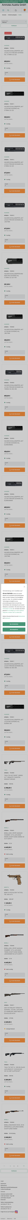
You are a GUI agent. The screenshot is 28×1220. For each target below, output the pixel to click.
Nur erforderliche (14, 624)
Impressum (7, 618)
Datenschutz (22, 616)
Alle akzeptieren (14, 629)
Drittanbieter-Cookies (8, 608)
